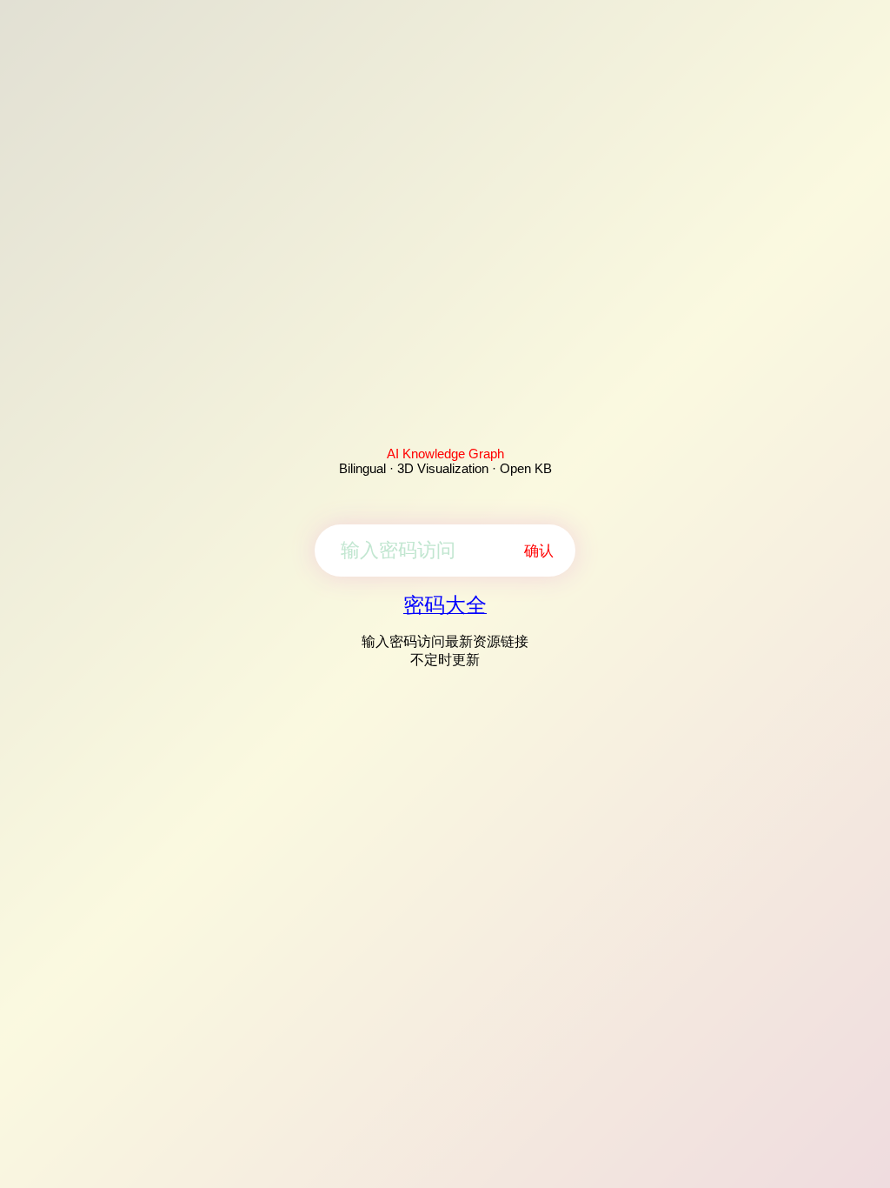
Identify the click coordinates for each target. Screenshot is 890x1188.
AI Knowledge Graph (445, 453)
